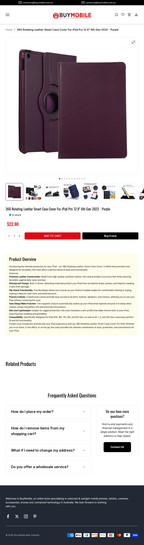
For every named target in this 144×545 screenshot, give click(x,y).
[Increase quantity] (19, 236)
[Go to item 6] (109, 192)
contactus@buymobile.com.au (30, 2)
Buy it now (110, 235)
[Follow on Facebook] (8, 516)
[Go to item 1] (14, 192)
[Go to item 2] (33, 192)
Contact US (117, 446)
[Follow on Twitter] (17, 516)
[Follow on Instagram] (26, 516)
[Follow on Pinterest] (34, 516)
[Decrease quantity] (9, 236)
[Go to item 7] (128, 192)
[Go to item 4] (71, 192)
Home (9, 29)
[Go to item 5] (90, 191)
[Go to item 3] (52, 192)
